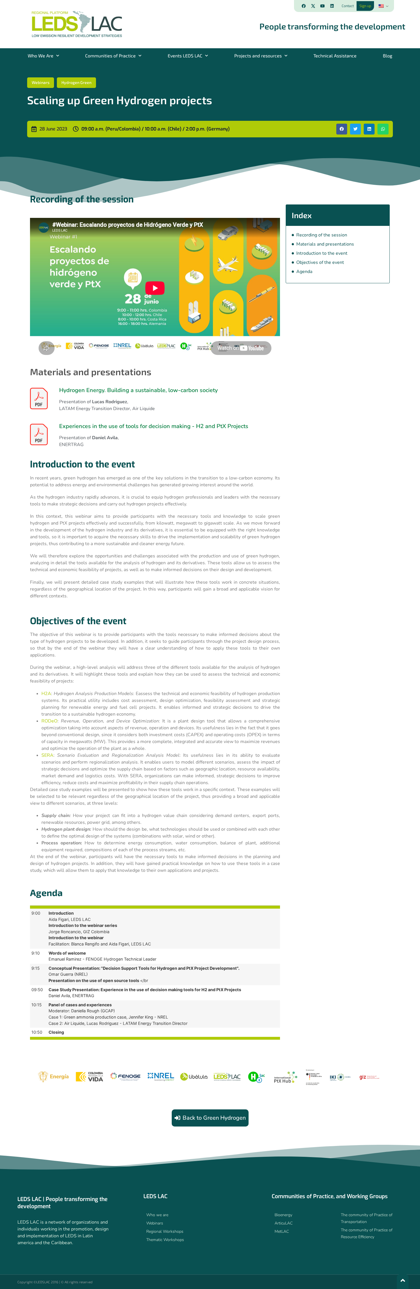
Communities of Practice (110, 55)
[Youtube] (323, 6)
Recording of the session (321, 235)
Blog (387, 55)
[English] (383, 6)
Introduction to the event (321, 253)
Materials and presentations (325, 244)
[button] (341, 129)
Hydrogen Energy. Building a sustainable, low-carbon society (138, 390)
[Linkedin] (332, 6)
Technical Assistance (335, 55)
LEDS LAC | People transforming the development (62, 1203)
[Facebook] (304, 6)
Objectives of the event (320, 262)
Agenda (304, 271)
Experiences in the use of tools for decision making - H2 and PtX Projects (153, 426)
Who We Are (40, 55)
